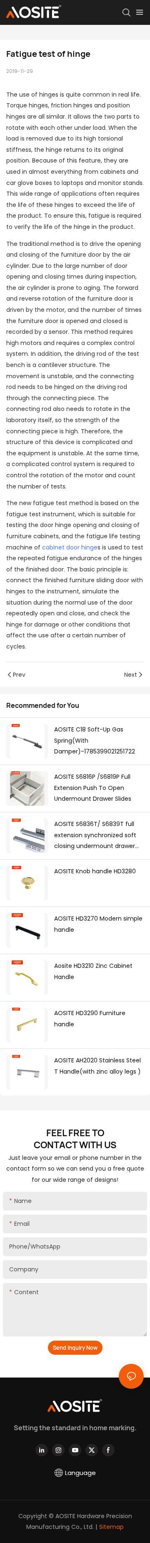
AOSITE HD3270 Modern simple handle (98, 924)
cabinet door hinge (70, 547)
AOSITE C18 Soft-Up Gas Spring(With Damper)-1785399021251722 (94, 740)
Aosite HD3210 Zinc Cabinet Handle (93, 971)
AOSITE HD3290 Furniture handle (89, 1018)
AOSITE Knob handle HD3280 (95, 871)
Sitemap (111, 1527)
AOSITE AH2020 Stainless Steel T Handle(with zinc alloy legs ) (97, 1066)
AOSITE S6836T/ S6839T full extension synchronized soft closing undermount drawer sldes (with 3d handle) (95, 836)
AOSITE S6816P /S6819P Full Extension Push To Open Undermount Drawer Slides (92, 788)
